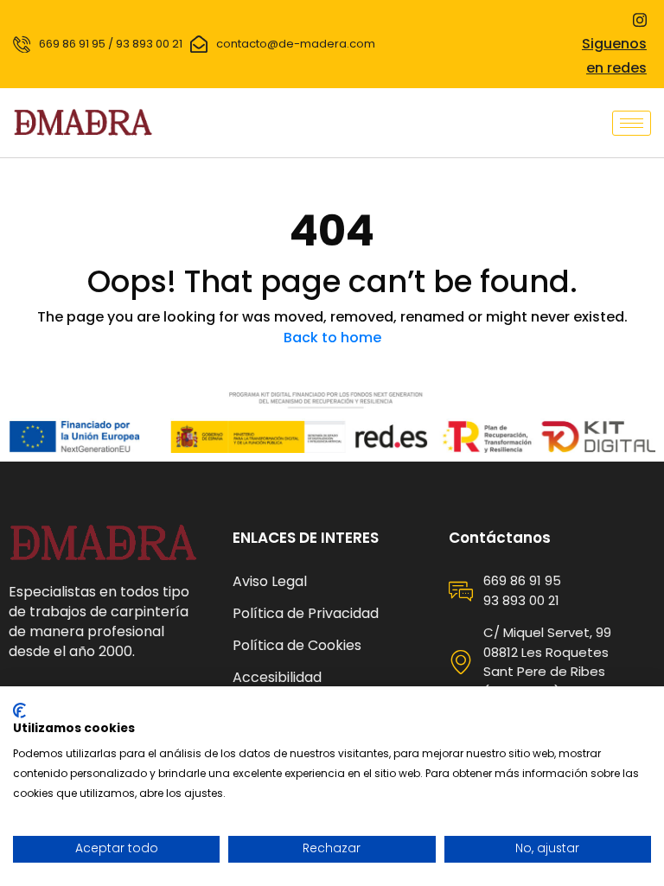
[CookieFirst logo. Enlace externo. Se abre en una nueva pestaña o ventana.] (19, 710)
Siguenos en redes (614, 56)
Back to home (332, 337)
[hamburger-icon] (631, 123)
